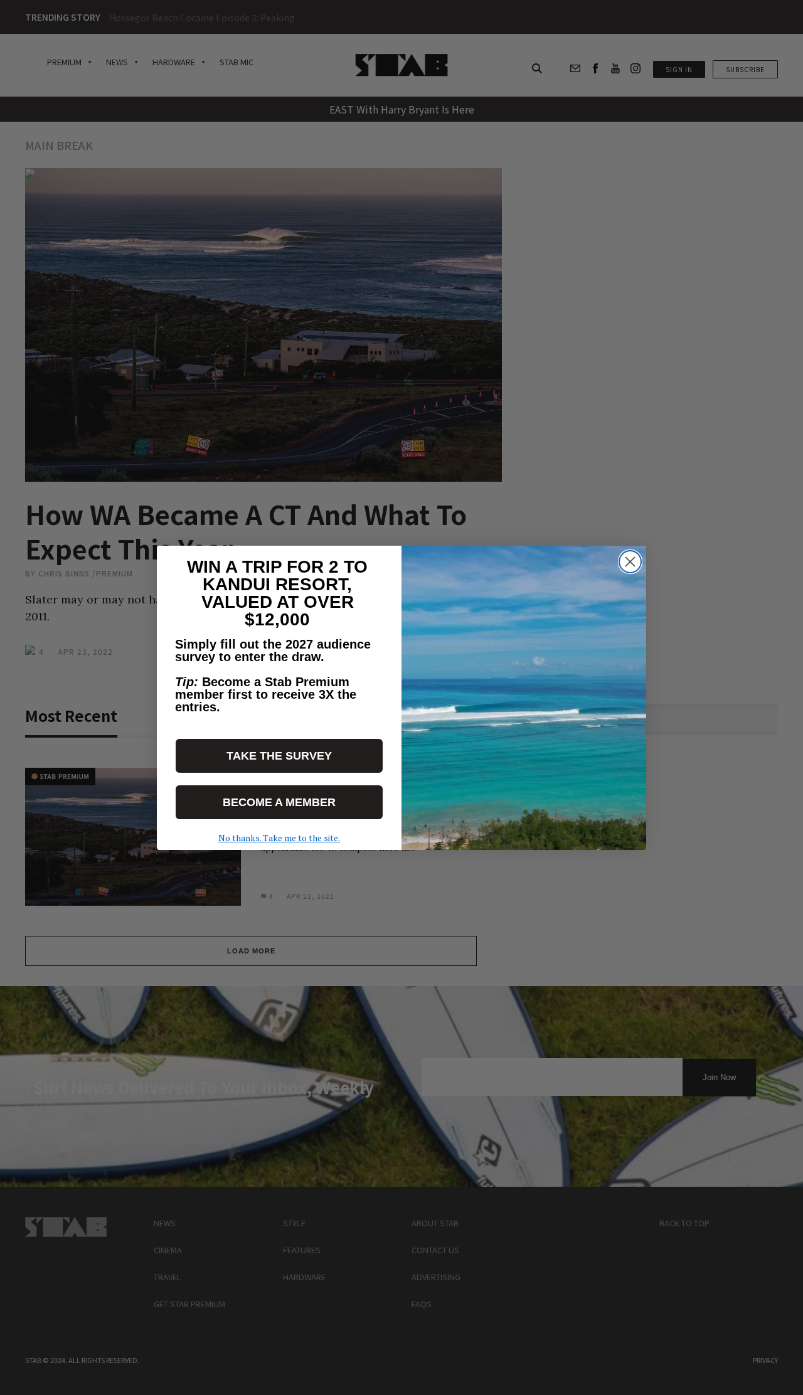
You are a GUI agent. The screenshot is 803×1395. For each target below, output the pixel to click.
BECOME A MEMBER (279, 802)
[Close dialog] (630, 562)
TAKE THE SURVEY (279, 756)
